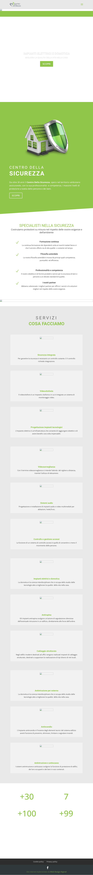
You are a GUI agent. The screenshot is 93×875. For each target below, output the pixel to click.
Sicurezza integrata (46, 355)
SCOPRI (47, 63)
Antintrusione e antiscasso (46, 763)
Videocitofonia (46, 391)
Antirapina (46, 615)
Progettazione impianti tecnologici (46, 427)
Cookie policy (38, 862)
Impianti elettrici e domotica (46, 53)
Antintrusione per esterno (46, 690)
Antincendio (46, 727)
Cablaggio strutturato (46, 651)
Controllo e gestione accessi (46, 539)
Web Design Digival (58, 872)
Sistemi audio (46, 503)
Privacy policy (52, 862)
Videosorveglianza (46, 467)
